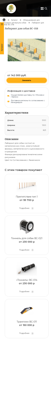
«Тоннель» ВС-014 (26, 286)
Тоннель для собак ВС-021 (26, 244)
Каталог (14, 20)
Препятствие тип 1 (27, 202)
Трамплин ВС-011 (27, 327)
